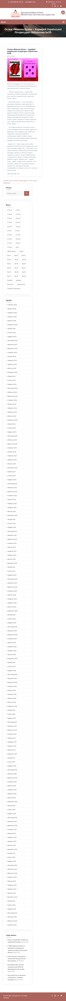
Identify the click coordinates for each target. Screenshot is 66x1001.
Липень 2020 (12, 595)
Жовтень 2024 (12, 392)
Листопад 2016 (12, 770)
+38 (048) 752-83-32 (16, 2)
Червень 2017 (12, 742)
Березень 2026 (12, 325)
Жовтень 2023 (12, 440)
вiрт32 (24, 268)
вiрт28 (16, 263)
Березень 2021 (12, 563)
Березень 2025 (12, 372)
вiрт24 (9, 259)
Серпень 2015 (12, 829)
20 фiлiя (9, 210)
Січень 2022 (12, 523)
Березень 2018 (12, 706)
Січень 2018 (11, 714)
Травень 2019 (12, 651)
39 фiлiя (9, 247)
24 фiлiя (18, 214)
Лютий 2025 (11, 376)
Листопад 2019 (12, 627)
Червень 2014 (12, 885)
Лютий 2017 (11, 758)
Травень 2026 (12, 317)
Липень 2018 (12, 690)
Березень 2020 (13, 611)
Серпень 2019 (12, 639)
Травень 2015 (12, 841)
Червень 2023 (12, 456)
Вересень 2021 (12, 539)
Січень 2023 (12, 476)
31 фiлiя (9, 230)
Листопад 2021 (12, 531)
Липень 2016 (12, 786)
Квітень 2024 (12, 416)
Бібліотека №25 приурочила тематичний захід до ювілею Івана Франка (17, 959)
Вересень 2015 (12, 825)
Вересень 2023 (12, 444)
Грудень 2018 (12, 670)
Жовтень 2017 (12, 726)
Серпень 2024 (12, 400)
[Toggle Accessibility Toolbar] (63, 12)
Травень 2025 (12, 364)
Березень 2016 (12, 802)
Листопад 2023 (12, 436)
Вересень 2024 (13, 396)
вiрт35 (35, 181)
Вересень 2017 (12, 730)
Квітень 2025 (12, 368)
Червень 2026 (12, 313)
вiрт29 (24, 263)
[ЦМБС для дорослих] (33, 14)
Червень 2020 (12, 599)
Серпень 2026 (12, 305)
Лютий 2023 (11, 472)
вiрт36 (24, 272)
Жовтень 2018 (12, 678)
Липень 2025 (12, 356)
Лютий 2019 (11, 662)
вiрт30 (9, 268)
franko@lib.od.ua (30, 2)
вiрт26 (24, 259)
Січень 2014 (11, 905)
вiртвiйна (18, 280)
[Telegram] (61, 6)
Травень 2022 (12, 507)
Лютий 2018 (11, 710)
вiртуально (6, 183)
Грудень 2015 (12, 814)
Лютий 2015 (11, 853)
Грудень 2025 (12, 337)
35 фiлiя (9, 239)
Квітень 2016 (12, 798)
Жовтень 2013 (12, 917)
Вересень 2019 (12, 635)
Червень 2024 (12, 408)
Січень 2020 (12, 619)
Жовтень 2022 (12, 488)
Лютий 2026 (11, 328)
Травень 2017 (12, 746)
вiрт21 (9, 255)
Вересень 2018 (12, 682)
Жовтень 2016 (12, 774)
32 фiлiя (17, 230)
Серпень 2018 (12, 686)
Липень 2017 (12, 738)
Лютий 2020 (12, 615)
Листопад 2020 (13, 579)
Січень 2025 (12, 380)
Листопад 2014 (12, 865)
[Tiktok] (58, 6)
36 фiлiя (18, 239)
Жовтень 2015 (12, 821)
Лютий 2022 (11, 519)
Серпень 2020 (12, 591)
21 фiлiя (18, 210)
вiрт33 (9, 272)
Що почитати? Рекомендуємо (18, 181)
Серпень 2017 (12, 734)
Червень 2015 (12, 837)
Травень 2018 (12, 698)
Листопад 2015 (12, 818)
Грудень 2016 (12, 766)
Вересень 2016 (12, 778)
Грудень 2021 (12, 527)
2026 (17, 247)
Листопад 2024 (13, 388)
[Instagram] (55, 6)
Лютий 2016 (11, 806)
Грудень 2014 (12, 861)
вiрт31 (16, 268)
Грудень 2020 (12, 575)
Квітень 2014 (12, 893)
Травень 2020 (12, 603)
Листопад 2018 (12, 674)
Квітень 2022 (12, 511)
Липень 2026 (12, 309)
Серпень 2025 (12, 352)
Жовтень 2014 (12, 869)
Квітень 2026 (12, 321)
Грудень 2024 (12, 384)
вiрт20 (21, 251)
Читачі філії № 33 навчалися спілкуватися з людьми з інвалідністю (17, 977)
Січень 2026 (12, 332)
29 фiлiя (9, 226)
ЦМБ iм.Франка (11, 251)
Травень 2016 (12, 794)
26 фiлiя (18, 218)
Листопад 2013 (12, 913)
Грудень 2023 (12, 432)
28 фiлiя (18, 222)
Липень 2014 (12, 881)
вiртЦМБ (9, 280)
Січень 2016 (11, 809)
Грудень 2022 (12, 480)
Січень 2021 (11, 571)
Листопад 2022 (12, 484)
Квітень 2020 (12, 607)
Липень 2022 (12, 499)
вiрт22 (16, 255)
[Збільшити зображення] (36, 60)
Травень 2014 (12, 889)
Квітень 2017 (12, 750)
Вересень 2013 (12, 921)
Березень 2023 (12, 468)
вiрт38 (16, 276)
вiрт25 (17, 259)
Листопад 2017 (12, 722)
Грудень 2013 (12, 909)
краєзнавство (21, 284)
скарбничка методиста (13, 288)
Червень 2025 (12, 360)
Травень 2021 (12, 555)
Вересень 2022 (12, 492)
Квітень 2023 (12, 464)
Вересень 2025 (13, 348)
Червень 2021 (12, 551)
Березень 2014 (12, 897)
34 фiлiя (18, 235)
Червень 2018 (12, 694)
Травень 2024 (12, 412)
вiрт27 (9, 263)
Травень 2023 (12, 460)
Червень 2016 (12, 790)
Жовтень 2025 (12, 344)
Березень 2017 (12, 754)
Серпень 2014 (12, 877)
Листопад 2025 (12, 340)
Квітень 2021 (12, 559)
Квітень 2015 (12, 845)
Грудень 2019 (12, 623)
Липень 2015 (12, 833)
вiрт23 (23, 255)
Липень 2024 (12, 404)
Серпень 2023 (12, 448)
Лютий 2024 (12, 424)
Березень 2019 (12, 658)
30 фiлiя (18, 226)
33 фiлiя (9, 235)
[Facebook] (52, 6)
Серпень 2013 (12, 925)
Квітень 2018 (12, 702)
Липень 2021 (12, 547)
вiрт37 (9, 276)
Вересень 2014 (12, 873)
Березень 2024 (13, 420)
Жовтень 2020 (12, 583)
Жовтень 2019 (12, 631)
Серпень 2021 (12, 543)
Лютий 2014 (11, 901)
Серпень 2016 (12, 782)
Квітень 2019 (12, 654)
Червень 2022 (12, 503)
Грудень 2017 (12, 718)
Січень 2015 (11, 857)
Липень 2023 (12, 452)
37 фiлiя (9, 243)
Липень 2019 (12, 643)
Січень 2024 (12, 428)
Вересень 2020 (13, 587)
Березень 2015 (12, 849)
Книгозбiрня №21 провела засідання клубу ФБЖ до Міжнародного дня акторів (16, 967)
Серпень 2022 (12, 495)
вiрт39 (24, 276)
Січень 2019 (11, 666)
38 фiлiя (18, 243)
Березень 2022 (12, 515)
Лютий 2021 (11, 567)
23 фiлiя (9, 214)
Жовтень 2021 (12, 535)
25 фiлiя (9, 218)
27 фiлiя (9, 222)
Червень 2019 (12, 647)
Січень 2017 (11, 762)
